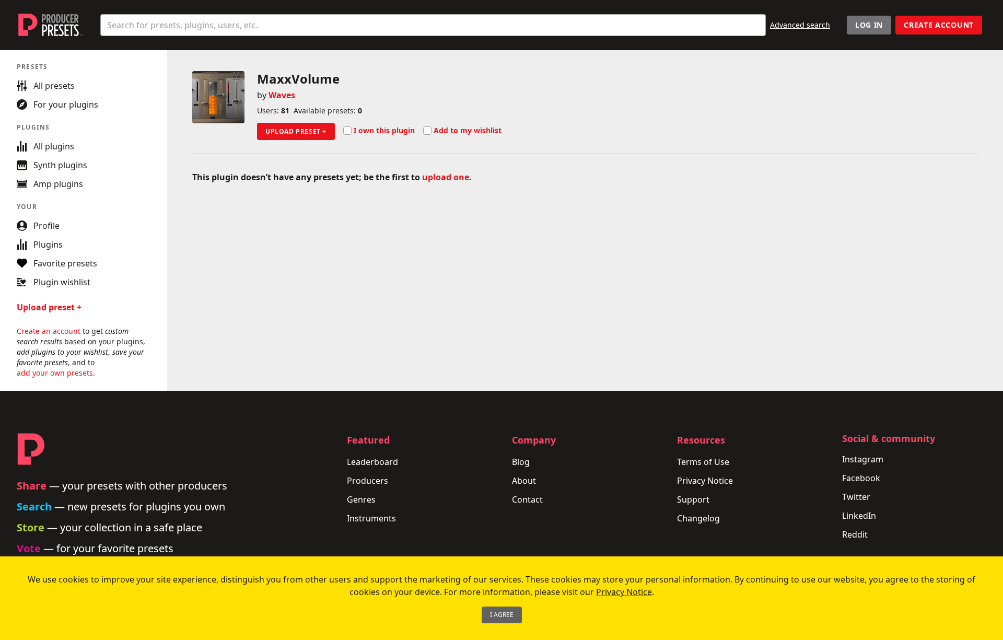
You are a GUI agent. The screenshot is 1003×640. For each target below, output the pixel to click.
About (524, 480)
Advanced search (800, 25)
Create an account (48, 331)
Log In (869, 25)
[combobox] (433, 25)
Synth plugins (60, 165)
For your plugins (65, 104)
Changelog (698, 518)
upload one (445, 177)
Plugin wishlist (61, 282)
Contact (527, 499)
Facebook (861, 478)
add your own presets (55, 373)
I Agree (502, 614)
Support (693, 499)
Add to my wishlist (467, 130)
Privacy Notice (705, 480)
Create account (939, 25)
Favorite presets (65, 263)
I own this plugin (384, 130)
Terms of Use (703, 462)
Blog (521, 462)
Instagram (862, 459)
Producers (367, 480)
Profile (46, 225)
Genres (361, 499)
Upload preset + (295, 131)
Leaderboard (372, 462)
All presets (54, 85)
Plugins (48, 244)
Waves (282, 95)
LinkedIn (859, 515)
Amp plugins (58, 184)
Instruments (371, 518)
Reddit (855, 534)
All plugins (53, 146)
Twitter (856, 497)
